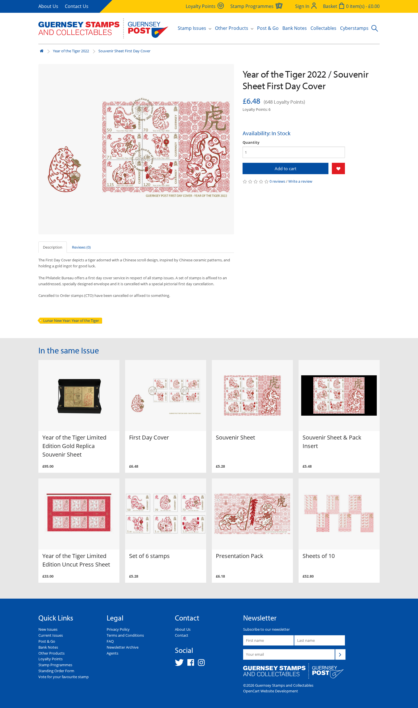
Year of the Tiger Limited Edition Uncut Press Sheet (76, 560)
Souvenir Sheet (235, 437)
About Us (48, 6)
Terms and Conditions (125, 635)
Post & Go (268, 28)
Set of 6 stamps (149, 556)
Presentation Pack (239, 556)
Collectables (323, 28)
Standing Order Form (56, 670)
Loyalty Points (50, 658)
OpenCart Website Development (270, 691)
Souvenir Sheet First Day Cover (124, 50)
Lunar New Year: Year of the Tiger (71, 320)
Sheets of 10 (319, 556)
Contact (181, 635)
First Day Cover (149, 437)
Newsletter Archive (122, 647)
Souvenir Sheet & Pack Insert (332, 442)
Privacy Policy (118, 629)
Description (52, 247)
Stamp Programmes (55, 664)
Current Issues (50, 635)
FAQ (110, 641)
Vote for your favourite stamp (63, 676)
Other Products (51, 653)
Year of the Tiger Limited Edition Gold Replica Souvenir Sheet (74, 446)
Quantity (251, 142)
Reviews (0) (81, 247)
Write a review (300, 181)
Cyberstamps (354, 28)
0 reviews (277, 181)
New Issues (47, 629)
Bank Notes (294, 28)
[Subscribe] (340, 654)
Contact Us (76, 6)
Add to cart (285, 168)
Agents (112, 653)
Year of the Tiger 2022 (71, 50)
